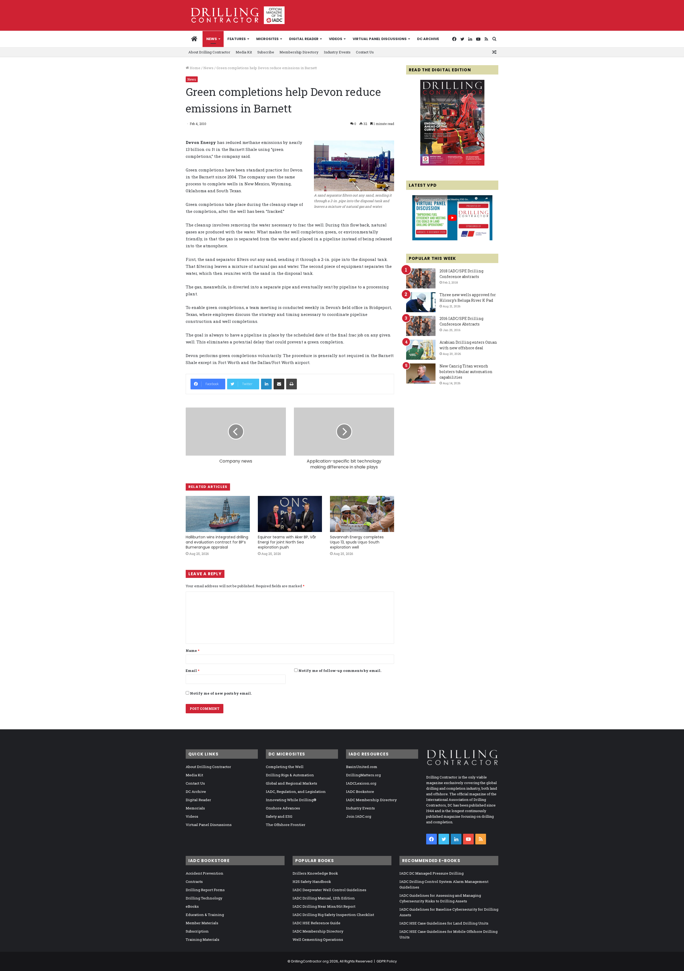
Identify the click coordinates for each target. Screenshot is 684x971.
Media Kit (244, 52)
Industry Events (337, 52)
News (211, 38)
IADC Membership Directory (371, 799)
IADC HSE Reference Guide (316, 923)
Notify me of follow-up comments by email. (339, 670)
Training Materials (202, 939)
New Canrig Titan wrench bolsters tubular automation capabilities (466, 371)
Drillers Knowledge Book (315, 873)
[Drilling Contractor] (235, 15)
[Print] (291, 384)
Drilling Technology (204, 898)
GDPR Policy (386, 961)
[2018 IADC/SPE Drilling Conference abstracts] (421, 278)
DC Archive (428, 38)
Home (194, 67)
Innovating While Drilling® (291, 799)
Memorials (195, 808)
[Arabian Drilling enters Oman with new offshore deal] (421, 350)
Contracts (194, 881)
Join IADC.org (358, 816)
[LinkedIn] (266, 384)
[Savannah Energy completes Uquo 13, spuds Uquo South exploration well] (362, 514)
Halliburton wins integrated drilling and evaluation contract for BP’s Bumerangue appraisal (217, 542)
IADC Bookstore (360, 791)
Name (192, 650)
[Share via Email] (279, 384)
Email (192, 670)
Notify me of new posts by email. (221, 693)
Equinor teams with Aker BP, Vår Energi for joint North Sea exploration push (287, 542)
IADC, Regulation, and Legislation (296, 791)
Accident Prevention (204, 873)
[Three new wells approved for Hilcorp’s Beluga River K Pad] (421, 302)
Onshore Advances (283, 808)
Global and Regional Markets (291, 783)
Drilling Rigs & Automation (290, 775)
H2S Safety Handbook (312, 881)
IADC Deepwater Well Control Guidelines (329, 889)
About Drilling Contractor (209, 52)
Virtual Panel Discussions (380, 38)
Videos (335, 38)
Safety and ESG (279, 816)
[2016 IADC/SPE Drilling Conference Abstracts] (421, 326)
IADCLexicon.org (361, 783)
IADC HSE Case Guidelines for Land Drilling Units (443, 923)
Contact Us (365, 52)
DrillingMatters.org (363, 775)
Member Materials (202, 923)
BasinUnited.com (361, 766)
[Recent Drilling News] (452, 164)
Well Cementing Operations (318, 939)
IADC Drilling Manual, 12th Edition (324, 898)
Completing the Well (285, 766)
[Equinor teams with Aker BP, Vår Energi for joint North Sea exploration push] (290, 514)
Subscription (197, 931)
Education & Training (205, 914)
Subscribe (265, 52)
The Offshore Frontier (285, 824)
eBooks (192, 906)
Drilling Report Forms (205, 889)
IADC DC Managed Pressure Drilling (431, 873)
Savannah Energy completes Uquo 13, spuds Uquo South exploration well (357, 542)
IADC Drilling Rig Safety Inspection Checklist (333, 914)
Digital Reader (303, 38)
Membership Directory (298, 52)
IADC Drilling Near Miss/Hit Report (324, 906)
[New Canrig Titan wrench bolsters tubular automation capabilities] (421, 373)
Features (236, 38)
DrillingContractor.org (310, 961)
